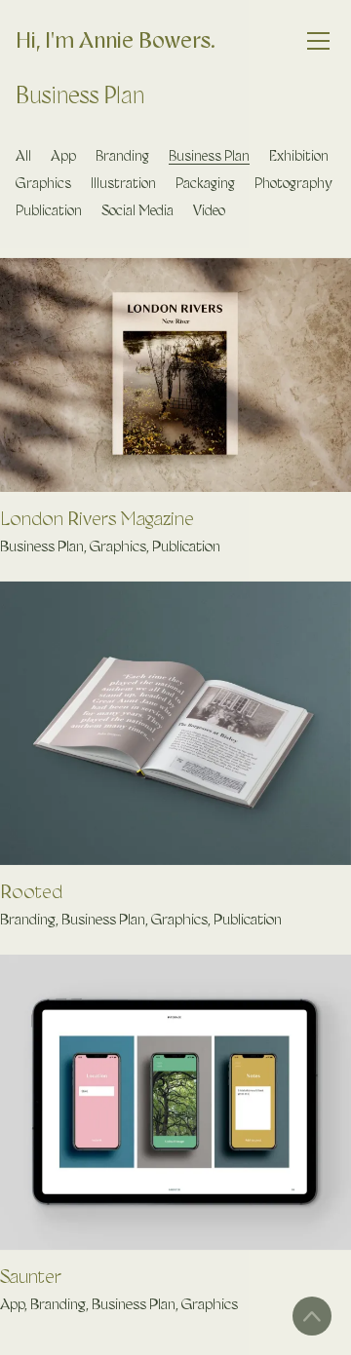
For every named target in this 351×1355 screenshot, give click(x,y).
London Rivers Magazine (97, 518)
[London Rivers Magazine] (175, 375)
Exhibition (299, 156)
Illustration (123, 183)
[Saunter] (175, 1102)
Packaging (205, 183)
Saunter (30, 1276)
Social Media (137, 210)
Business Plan (209, 156)
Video (209, 210)
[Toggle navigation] (318, 41)
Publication (49, 210)
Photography (293, 183)
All (23, 156)
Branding (122, 156)
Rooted (31, 891)
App (63, 156)
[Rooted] (175, 724)
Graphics (43, 183)
